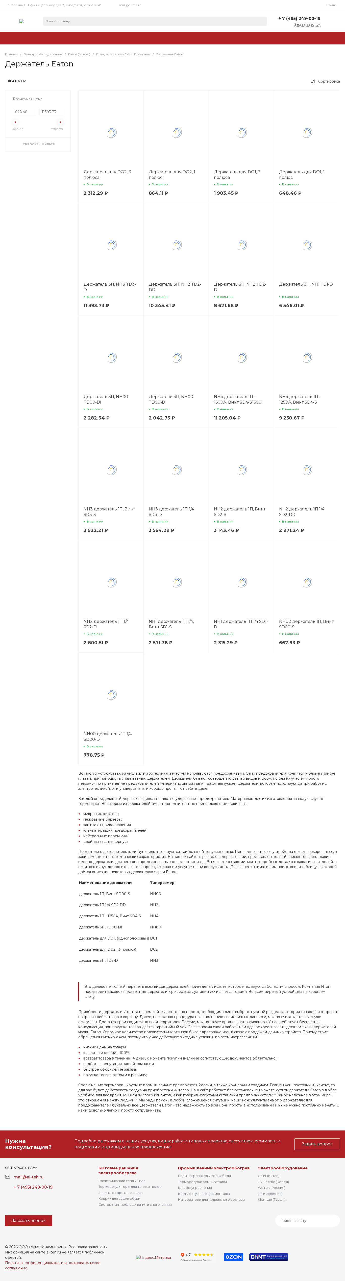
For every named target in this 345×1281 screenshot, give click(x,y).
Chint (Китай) (268, 1176)
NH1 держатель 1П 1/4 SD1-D (241, 624)
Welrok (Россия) (271, 1188)
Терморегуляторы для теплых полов (129, 1187)
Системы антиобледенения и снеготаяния (135, 1204)
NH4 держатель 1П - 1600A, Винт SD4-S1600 (237, 399)
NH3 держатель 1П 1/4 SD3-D (171, 512)
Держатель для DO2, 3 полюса (107, 174)
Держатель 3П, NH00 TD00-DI (106, 399)
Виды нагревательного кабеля (204, 1176)
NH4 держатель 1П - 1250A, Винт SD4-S (300, 399)
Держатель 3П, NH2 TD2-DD (175, 287)
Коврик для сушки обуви (119, 1198)
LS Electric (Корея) (273, 1182)
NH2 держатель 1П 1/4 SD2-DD (301, 512)
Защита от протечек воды (120, 1193)
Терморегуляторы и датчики (202, 1182)
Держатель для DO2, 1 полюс (172, 174)
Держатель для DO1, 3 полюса (237, 174)
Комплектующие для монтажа (204, 1194)
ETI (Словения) (270, 1194)
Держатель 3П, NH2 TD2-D (240, 287)
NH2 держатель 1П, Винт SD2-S (239, 512)
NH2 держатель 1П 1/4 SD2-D (106, 624)
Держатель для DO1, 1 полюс (302, 174)
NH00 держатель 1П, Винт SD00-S (306, 624)
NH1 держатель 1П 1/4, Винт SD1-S (171, 624)
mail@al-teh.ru (130, 5)
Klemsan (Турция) (272, 1199)
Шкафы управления (195, 1188)
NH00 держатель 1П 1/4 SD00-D (108, 736)
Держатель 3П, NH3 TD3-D (110, 287)
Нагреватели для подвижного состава (211, 1199)
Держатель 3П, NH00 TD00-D (171, 399)
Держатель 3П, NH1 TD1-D (306, 284)
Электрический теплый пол (121, 1181)
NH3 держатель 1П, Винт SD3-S (109, 512)
